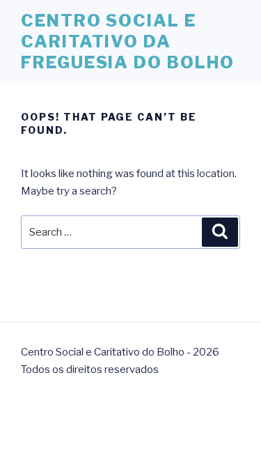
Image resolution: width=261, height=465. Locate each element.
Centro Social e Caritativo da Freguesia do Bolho (128, 41)
